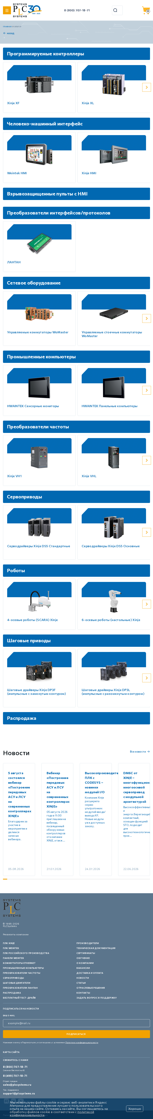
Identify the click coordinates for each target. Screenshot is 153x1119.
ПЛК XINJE (9, 943)
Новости (82, 978)
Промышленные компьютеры (23, 968)
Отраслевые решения (90, 987)
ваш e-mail (9, 1015)
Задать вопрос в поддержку (96, 997)
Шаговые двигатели (16, 983)
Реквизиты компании (16, 934)
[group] (19, 819)
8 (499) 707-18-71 (15, 1075)
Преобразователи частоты (21, 973)
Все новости (138, 751)
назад (11, 33)
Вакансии (83, 968)
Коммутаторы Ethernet (19, 963)
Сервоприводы (13, 978)
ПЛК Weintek (11, 948)
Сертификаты (85, 953)
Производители (87, 943)
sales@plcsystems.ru (17, 1084)
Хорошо (134, 1108)
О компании (85, 963)
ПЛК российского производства (26, 953)
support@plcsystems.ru (19, 1093)
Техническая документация (96, 948)
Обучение (83, 958)
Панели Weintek (13, 958)
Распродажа (12, 992)
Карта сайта (11, 1052)
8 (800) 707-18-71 (77, 10)
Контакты (83, 992)
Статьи (81, 983)
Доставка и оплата (89, 973)
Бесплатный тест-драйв (19, 997)
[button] (146, 87)
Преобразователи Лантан (20, 987)
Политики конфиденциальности (81, 1042)
